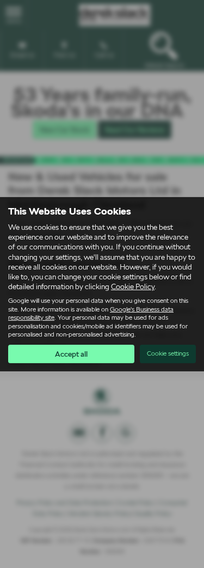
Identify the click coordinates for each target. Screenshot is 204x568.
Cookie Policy (132, 286)
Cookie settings (168, 353)
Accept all (71, 354)
